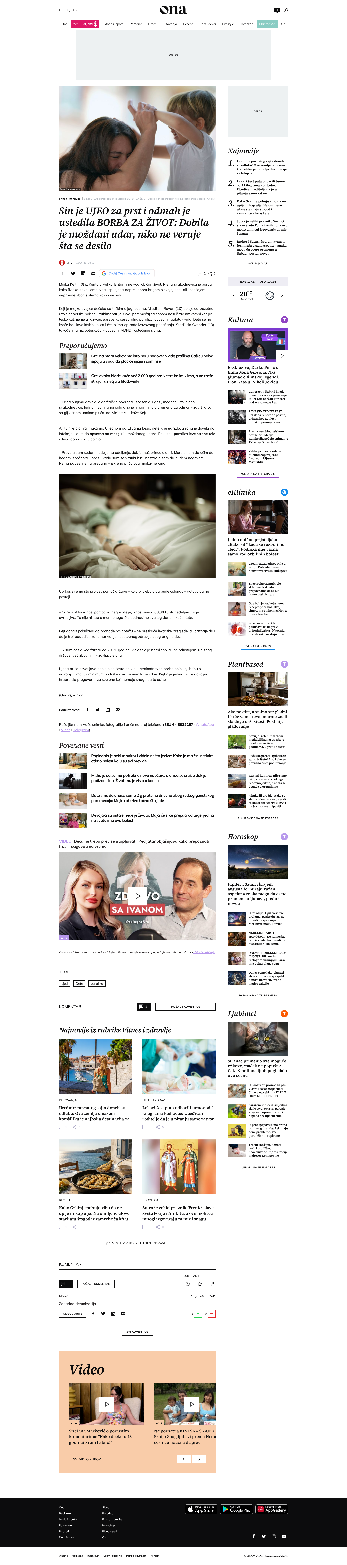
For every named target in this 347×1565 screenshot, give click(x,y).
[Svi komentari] (188, 1284)
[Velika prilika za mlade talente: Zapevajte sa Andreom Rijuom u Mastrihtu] (237, 457)
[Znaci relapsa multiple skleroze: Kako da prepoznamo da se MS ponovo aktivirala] (237, 589)
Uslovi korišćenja (204, 952)
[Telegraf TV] (284, 1536)
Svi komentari (137, 1331)
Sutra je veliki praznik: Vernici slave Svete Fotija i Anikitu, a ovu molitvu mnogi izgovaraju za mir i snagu (258, 227)
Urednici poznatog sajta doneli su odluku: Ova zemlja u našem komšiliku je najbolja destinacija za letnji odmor (257, 167)
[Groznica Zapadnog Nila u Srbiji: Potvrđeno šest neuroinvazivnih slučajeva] (237, 569)
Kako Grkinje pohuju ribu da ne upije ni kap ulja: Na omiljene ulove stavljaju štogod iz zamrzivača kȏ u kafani (257, 207)
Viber (65, 730)
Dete (79, 983)
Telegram (81, 730)
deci (177, 289)
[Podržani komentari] (200, 1284)
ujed (64, 983)
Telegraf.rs (70, 10)
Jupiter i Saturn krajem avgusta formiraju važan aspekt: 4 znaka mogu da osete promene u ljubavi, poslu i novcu (257, 247)
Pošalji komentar (185, 1006)
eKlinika (241, 492)
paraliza (97, 983)
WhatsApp (205, 724)
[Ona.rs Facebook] (254, 1536)
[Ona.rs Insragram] (274, 1536)
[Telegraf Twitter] (264, 1536)
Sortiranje (192, 1275)
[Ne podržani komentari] (212, 1284)
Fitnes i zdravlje (70, 199)
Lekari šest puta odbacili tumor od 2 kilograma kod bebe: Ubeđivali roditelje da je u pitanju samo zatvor (256, 187)
